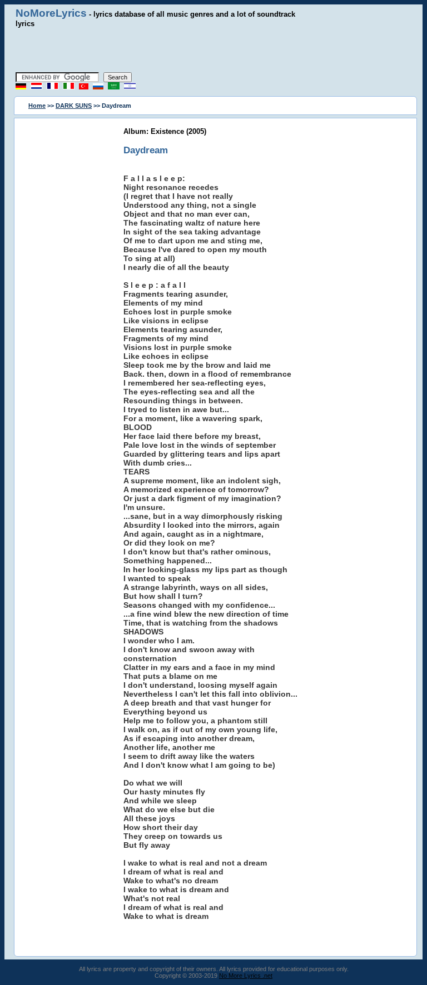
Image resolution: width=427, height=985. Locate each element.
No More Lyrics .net (245, 975)
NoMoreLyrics (51, 13)
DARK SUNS (74, 105)
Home (37, 105)
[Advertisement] (213, 50)
